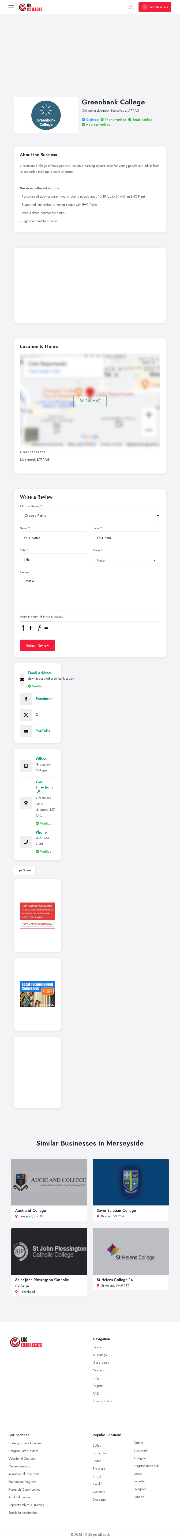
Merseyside (118, 110)
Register (98, 1385)
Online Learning (19, 1466)
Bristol (97, 1476)
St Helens (107, 1285)
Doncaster (100, 1499)
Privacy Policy (102, 1401)
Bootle (105, 1216)
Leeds (138, 1473)
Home (97, 1347)
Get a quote (101, 1362)
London (139, 1496)
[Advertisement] (90, 60)
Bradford (99, 1468)
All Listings (100, 1354)
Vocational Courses (21, 1458)
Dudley (138, 1442)
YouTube (43, 731)
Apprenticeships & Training (26, 1505)
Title (23, 550)
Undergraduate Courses (24, 1443)
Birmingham (101, 1453)
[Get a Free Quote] (37, 916)
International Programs (23, 1474)
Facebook (44, 698)
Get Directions (44, 784)
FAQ (96, 1393)
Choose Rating (30, 506)
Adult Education (19, 1497)
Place (96, 550)
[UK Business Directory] (37, 994)
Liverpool (103, 110)
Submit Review (37, 645)
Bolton (97, 1461)
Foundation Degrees (22, 1481)
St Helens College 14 (115, 1279)
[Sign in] (131, 7)
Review (24, 572)
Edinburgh (141, 1450)
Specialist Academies (22, 1512)
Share (27, 870)
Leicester (140, 1481)
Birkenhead (27, 1291)
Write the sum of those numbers (41, 617)
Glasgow (140, 1458)
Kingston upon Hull (146, 1465)
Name (23, 528)
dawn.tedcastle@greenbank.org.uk (51, 678)
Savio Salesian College (116, 1210)
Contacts (99, 1370)
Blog (96, 1378)
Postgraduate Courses (23, 1450)
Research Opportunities (24, 1489)
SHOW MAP (90, 401)
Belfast (97, 1445)
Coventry (99, 1491)
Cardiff (97, 1484)
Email (96, 528)
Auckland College (30, 1210)
